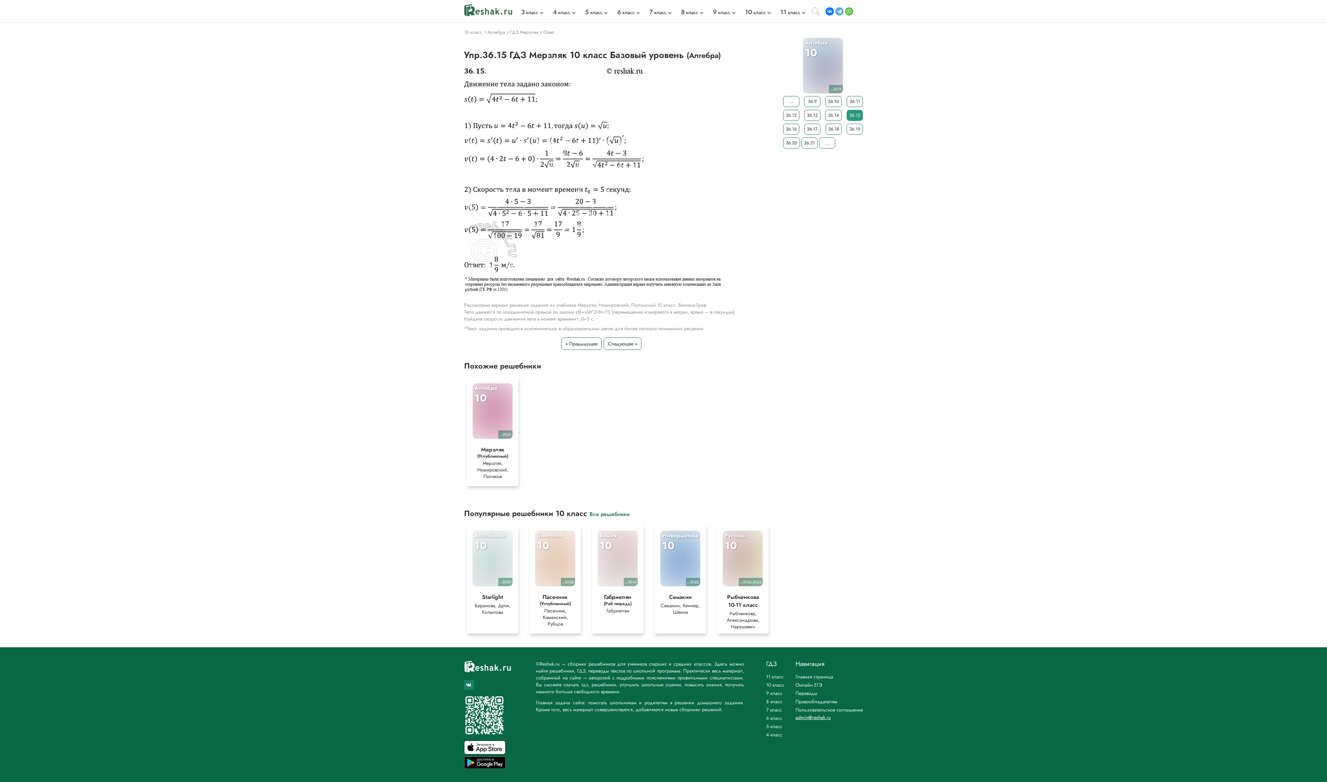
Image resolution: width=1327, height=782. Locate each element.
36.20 (791, 143)
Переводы (806, 693)
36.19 (854, 129)
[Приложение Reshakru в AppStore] (485, 752)
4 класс (774, 734)
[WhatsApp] (849, 11)
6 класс (774, 718)
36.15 (854, 115)
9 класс (774, 693)
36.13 (812, 115)
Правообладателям (816, 701)
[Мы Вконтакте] (469, 685)
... (791, 101)
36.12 (791, 115)
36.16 (791, 129)
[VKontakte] (830, 11)
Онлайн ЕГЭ (809, 684)
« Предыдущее (581, 343)
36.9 (812, 101)
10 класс (775, 684)
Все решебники (610, 513)
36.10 (833, 101)
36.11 (855, 101)
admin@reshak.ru (813, 717)
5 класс (774, 726)
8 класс (774, 701)
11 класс (775, 676)
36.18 (833, 129)
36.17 (812, 129)
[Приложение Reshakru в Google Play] (485, 767)
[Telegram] (839, 11)
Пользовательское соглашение (829, 709)
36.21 (809, 143)
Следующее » (622, 343)
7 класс (774, 709)
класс (529, 12)
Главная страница (814, 676)
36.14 (833, 115)
